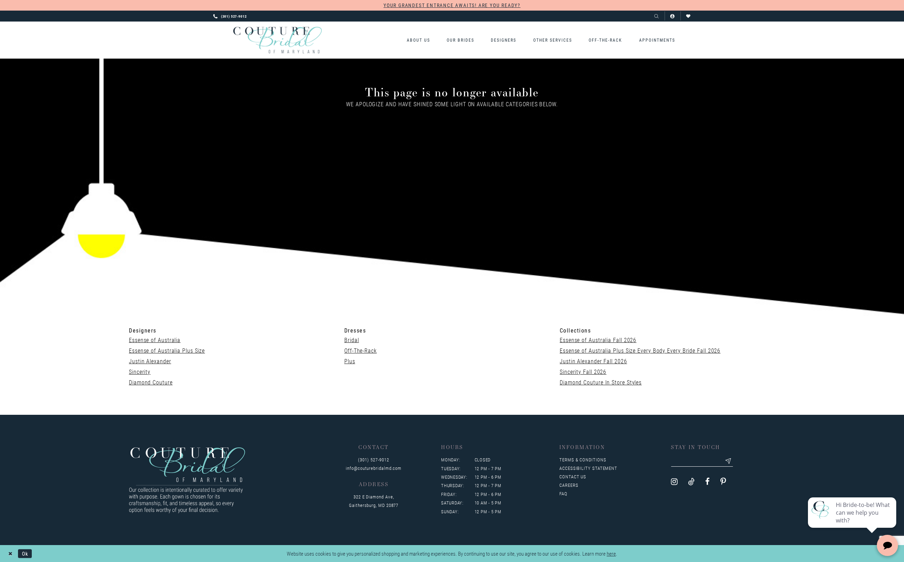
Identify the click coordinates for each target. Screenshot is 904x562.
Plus (349, 361)
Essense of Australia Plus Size (167, 350)
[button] (672, 16)
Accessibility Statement (588, 468)
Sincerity (139, 371)
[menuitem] (418, 40)
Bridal (351, 339)
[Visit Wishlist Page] (688, 16)
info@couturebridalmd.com (374, 468)
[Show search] (657, 16)
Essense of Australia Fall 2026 (598, 339)
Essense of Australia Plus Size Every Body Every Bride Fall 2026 (640, 350)
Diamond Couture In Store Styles (601, 382)
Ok (25, 553)
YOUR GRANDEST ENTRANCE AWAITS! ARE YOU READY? (452, 5)
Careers (568, 485)
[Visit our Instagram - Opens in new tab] (674, 481)
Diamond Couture (151, 382)
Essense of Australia (154, 339)
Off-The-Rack (360, 350)
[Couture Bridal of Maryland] (277, 40)
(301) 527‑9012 (373, 459)
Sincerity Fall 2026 (583, 371)
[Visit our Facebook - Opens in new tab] (707, 481)
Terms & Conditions (582, 459)
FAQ (563, 493)
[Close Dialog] (10, 553)
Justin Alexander (150, 361)
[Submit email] (728, 461)
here (611, 553)
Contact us (572, 476)
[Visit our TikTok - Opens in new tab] (691, 481)
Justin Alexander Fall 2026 (593, 361)
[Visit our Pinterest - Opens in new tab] (723, 481)
